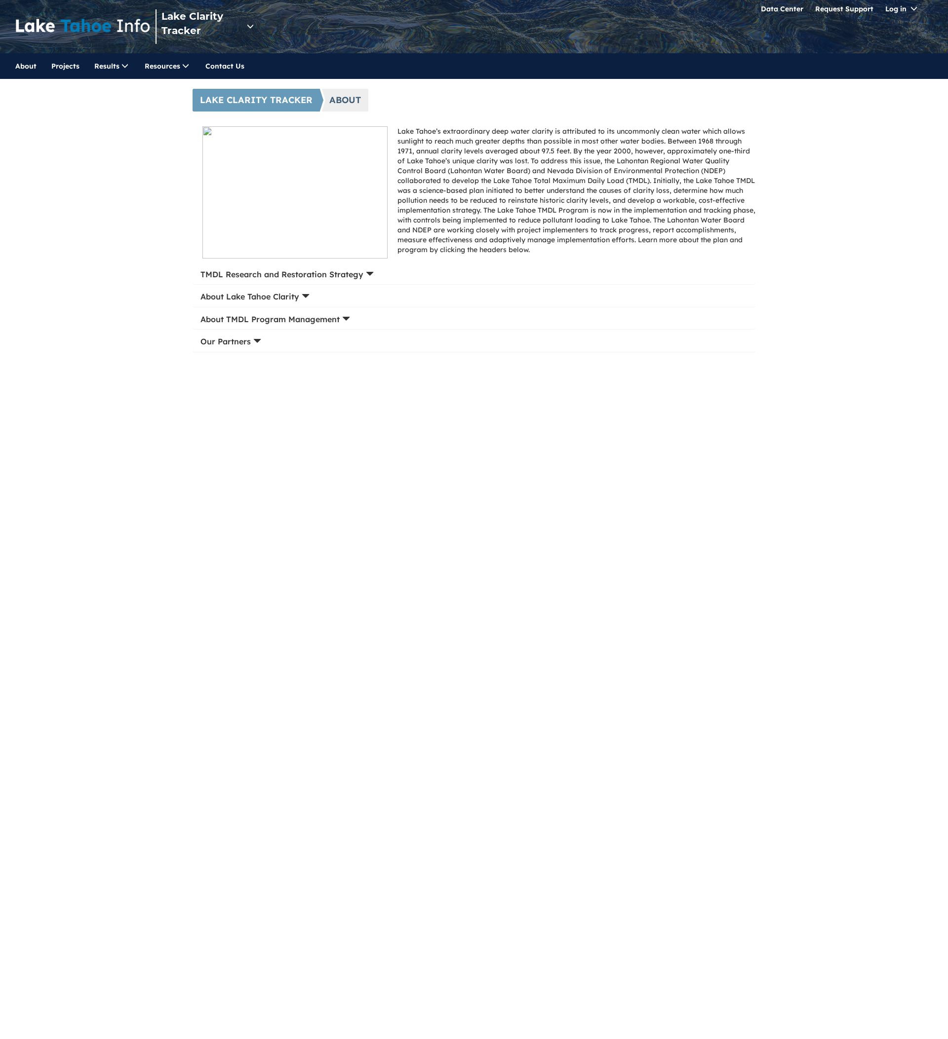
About (26, 66)
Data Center (782, 8)
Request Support (844, 8)
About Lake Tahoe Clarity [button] (251, 296)
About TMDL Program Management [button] (271, 319)
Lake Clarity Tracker (192, 23)
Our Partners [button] (226, 341)
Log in (896, 8)
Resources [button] (163, 66)
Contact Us (224, 66)
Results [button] (107, 66)
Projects (65, 66)
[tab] (474, 274)
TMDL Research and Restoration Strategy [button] (283, 274)
